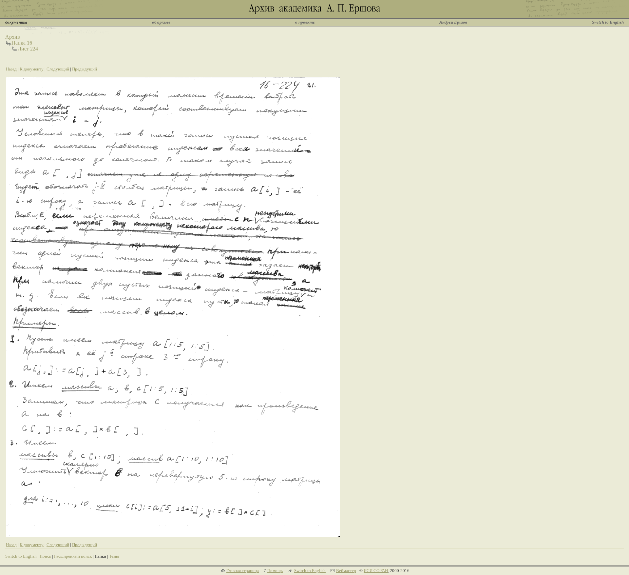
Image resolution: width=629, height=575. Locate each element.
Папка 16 (21, 43)
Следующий (58, 69)
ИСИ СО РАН (376, 570)
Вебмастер (346, 570)
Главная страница (242, 570)
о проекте (305, 22)
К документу (32, 69)
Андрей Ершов (453, 22)
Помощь (275, 570)
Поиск (45, 556)
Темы (114, 556)
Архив (12, 37)
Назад (11, 69)
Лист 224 (28, 48)
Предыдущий (84, 69)
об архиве (161, 22)
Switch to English (608, 22)
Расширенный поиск (73, 556)
